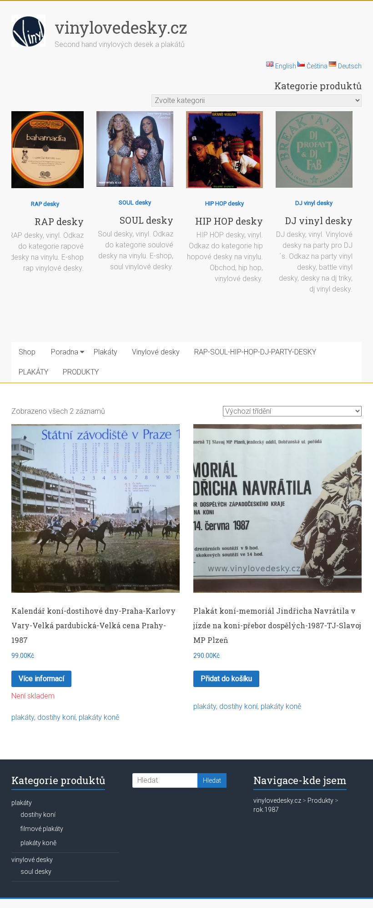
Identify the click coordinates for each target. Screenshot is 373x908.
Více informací (41, 678)
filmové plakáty (41, 828)
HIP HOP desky (224, 203)
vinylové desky (32, 859)
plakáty (22, 717)
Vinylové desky (156, 352)
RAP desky (45, 203)
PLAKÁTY (33, 372)
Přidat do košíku (226, 678)
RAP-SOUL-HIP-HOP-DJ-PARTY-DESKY (255, 352)
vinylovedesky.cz (121, 27)
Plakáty (105, 352)
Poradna (64, 352)
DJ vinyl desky (314, 203)
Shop (27, 352)
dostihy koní (56, 717)
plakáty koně (99, 717)
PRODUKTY (81, 372)
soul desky (35, 871)
